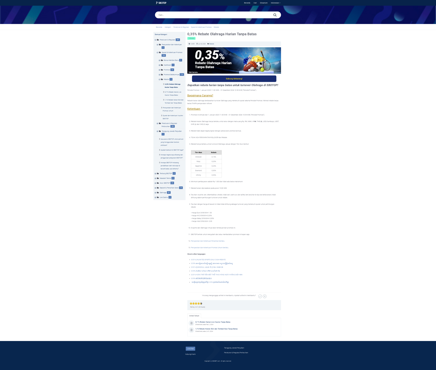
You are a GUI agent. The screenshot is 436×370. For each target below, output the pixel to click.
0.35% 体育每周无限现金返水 (201, 278)
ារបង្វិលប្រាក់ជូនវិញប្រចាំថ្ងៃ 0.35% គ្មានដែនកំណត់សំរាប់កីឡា (210, 282)
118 (182, 74)
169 (164, 55)
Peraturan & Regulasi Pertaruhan (236, 353)
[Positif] (260, 295)
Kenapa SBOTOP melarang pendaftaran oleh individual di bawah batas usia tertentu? (170, 166)
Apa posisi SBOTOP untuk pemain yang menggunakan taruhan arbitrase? (172, 142)
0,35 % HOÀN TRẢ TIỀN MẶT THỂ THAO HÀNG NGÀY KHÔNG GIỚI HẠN (217, 275)
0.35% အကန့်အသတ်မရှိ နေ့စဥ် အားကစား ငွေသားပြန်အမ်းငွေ (212, 263)
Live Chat (190, 349)
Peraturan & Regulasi (181, 27)
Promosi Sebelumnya (171, 74)
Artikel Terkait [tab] (194, 316)
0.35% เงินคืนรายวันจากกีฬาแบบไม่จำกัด (205, 271)
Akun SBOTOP (165, 183)
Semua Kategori (161, 34)
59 (168, 192)
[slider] (196, 303)
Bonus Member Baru (171, 60)
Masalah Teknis (165, 178)
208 (173, 126)
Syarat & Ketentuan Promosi (201, 27)
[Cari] (275, 15)
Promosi (167, 70)
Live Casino (164, 197)
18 (181, 187)
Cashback (167, 65)
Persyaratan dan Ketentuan (172, 44)
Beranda (159, 27)
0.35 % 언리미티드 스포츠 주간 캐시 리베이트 (207, 267)
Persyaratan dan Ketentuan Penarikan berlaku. (208, 241)
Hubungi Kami (190, 354)
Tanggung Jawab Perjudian (172, 131)
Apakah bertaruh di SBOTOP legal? (172, 150)
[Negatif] (264, 295)
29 (172, 183)
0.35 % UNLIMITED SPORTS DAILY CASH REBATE (208, 260)
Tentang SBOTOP (166, 173)
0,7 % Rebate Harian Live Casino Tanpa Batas (212, 322)
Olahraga (163, 192)
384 (178, 39)
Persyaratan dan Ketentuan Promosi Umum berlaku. (210, 247)
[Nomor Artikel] (189, 44)
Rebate (216, 27)
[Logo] (161, 3)
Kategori (168, 27)
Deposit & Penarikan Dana (169, 188)
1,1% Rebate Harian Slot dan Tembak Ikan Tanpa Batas (216, 329)
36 (172, 69)
